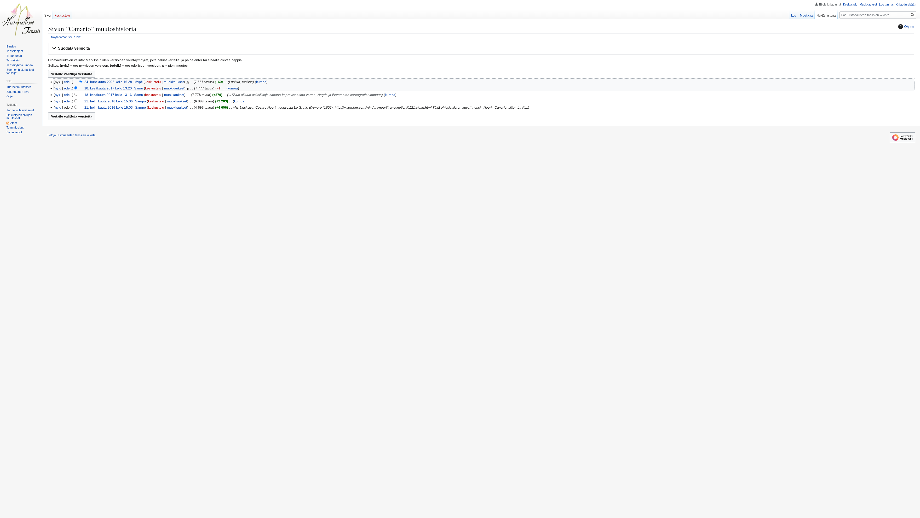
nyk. (58, 88)
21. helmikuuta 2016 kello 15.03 (108, 107)
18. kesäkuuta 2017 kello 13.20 (108, 88)
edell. (68, 82)
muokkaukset (174, 82)
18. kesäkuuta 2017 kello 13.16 (108, 95)
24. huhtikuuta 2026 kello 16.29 (108, 82)
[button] (481, 48)
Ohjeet (909, 27)
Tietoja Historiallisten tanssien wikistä (71, 135)
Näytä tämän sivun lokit (66, 37)
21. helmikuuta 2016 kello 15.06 (108, 101)
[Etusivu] (21, 19)
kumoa (261, 82)
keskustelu (153, 82)
